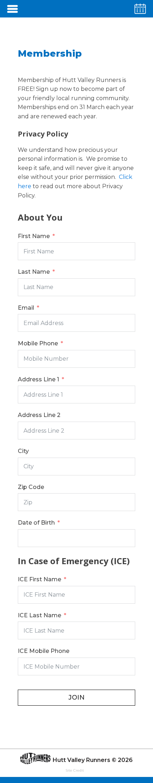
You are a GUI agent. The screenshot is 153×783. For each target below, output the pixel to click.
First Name (34, 236)
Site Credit (74, 770)
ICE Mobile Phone (43, 651)
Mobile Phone (38, 343)
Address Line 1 (38, 379)
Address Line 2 (39, 415)
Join (76, 697)
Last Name (34, 271)
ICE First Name (39, 579)
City (23, 451)
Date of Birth (36, 522)
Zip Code (31, 487)
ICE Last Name (39, 615)
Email (26, 307)
